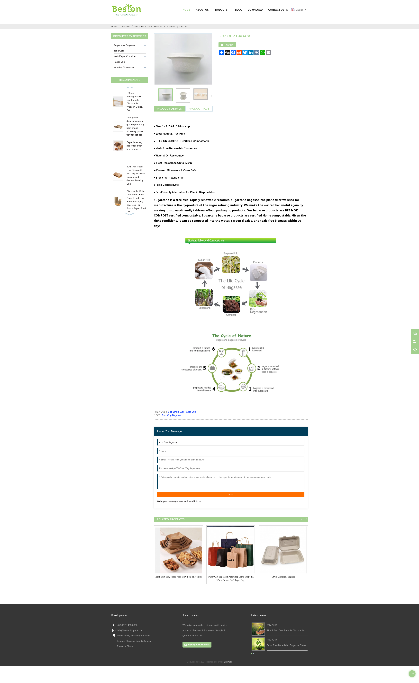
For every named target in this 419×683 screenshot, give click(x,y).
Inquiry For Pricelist (199, 644)
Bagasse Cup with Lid (177, 26)
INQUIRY (228, 44)
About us (202, 9)
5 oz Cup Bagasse (171, 415)
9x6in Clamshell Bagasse (283, 577)
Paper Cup (119, 62)
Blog (238, 9)
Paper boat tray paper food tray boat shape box (135, 145)
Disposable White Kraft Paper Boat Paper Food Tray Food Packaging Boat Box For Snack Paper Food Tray (136, 201)
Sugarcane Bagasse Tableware (148, 26)
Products (221, 9)
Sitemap (228, 661)
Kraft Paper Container (125, 56)
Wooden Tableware (124, 67)
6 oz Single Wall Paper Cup (182, 411)
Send (230, 494)
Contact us (276, 9)
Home (186, 9)
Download (255, 9)
